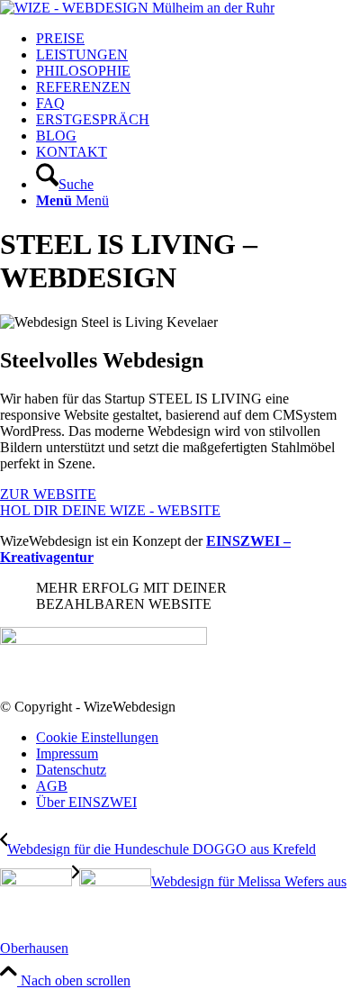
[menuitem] (193, 39)
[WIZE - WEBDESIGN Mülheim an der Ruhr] (137, 7)
